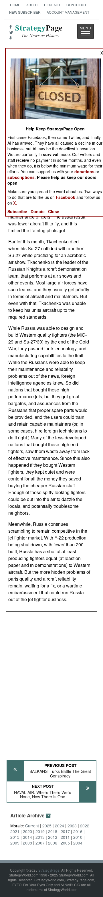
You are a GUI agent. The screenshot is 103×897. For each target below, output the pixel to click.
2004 (77, 843)
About (32, 4)
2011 (65, 837)
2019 (40, 831)
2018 (52, 831)
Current (32, 826)
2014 (27, 837)
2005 (65, 843)
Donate (38, 211)
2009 (14, 843)
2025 (47, 826)
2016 (77, 831)
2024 (59, 826)
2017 (65, 831)
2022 (84, 826)
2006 (52, 843)
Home (15, 4)
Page (39, 31)
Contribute (77, 4)
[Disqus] (51, 683)
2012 (52, 837)
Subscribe (17, 211)
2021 (14, 831)
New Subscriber (25, 12)
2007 (40, 843)
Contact (52, 4)
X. (15, 203)
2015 (14, 837)
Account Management (68, 12)
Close (53, 211)
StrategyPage (49, 870)
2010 (77, 837)
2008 (27, 843)
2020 (27, 831)
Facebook (65, 197)
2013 (40, 837)
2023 (72, 826)
